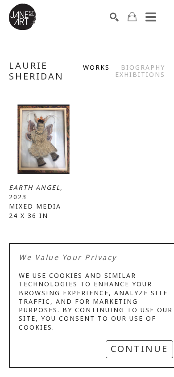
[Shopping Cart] (132, 17)
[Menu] (150, 17)
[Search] (114, 17)
